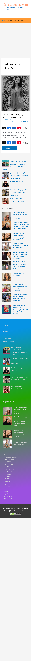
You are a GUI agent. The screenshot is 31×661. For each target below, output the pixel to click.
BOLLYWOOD (6, 122)
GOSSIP (7, 486)
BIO (4, 454)
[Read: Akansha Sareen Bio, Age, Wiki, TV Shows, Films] (15, 93)
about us (5, 331)
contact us (5, 334)
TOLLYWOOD (9, 469)
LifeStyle (5, 491)
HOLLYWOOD (9, 464)
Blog (4, 484)
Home (4, 452)
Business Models (7, 496)
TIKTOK (7, 479)
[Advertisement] (15, 39)
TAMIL (7, 467)
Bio (19, 120)
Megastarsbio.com (16, 4)
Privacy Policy (7, 338)
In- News (7, 489)
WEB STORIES (7, 499)
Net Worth (7, 481)
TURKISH (8, 474)
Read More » (10, 148)
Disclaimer (6, 336)
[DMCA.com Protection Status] (15, 513)
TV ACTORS (22, 122)
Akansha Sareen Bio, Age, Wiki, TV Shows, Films (13, 115)
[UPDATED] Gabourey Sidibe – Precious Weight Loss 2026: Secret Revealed (19, 175)
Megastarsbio (17, 508)
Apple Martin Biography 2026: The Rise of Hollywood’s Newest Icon (19, 192)
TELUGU (7, 476)
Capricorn (15, 122)
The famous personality (11, 457)
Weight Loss (6, 494)
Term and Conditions (8, 341)
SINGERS (8, 462)
